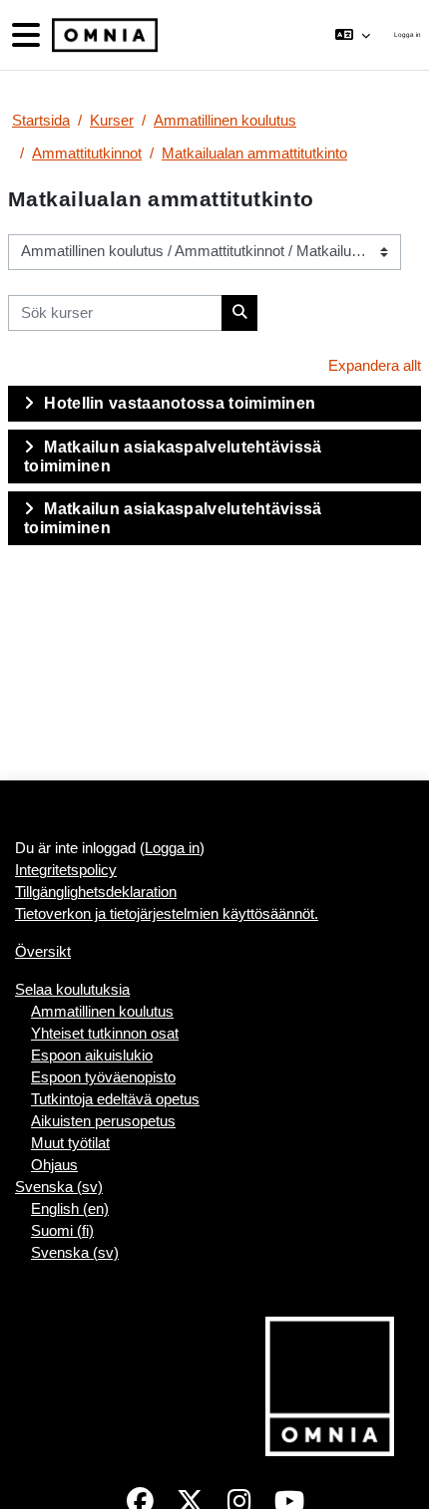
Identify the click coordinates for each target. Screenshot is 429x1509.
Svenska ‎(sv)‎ (59, 1187)
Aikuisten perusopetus (103, 1121)
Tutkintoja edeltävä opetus (115, 1099)
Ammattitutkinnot (87, 153)
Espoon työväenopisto (103, 1077)
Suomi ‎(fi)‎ (62, 1231)
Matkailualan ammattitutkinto (254, 153)
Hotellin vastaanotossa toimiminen (179, 403)
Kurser (112, 121)
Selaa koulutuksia (72, 990)
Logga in (407, 34)
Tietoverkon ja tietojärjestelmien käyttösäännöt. (166, 914)
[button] (352, 35)
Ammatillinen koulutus (225, 121)
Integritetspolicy (66, 870)
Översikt (43, 952)
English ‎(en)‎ (70, 1209)
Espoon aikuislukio (92, 1055)
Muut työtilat (70, 1143)
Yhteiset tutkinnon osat (105, 1034)
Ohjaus (54, 1165)
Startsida (41, 121)
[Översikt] (103, 35)
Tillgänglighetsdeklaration (96, 892)
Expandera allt (374, 366)
